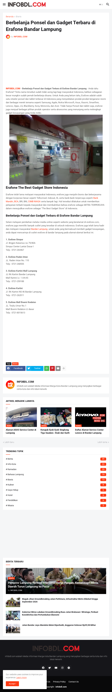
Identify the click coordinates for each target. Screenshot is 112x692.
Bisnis (18, 17)
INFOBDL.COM (13, 88)
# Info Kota (55, 464)
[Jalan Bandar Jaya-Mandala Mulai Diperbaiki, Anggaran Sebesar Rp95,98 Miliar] (13, 628)
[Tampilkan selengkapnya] (63, 368)
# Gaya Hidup (55, 490)
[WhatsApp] (46, 368)
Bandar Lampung (39, 229)
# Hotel (55, 495)
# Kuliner (55, 485)
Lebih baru (9, 442)
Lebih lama (102, 442)
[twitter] (49, 667)
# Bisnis (55, 479)
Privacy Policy (59, 682)
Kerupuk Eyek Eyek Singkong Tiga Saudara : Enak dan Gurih (55, 431)
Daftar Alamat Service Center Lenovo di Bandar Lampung (89, 431)
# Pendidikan (55, 500)
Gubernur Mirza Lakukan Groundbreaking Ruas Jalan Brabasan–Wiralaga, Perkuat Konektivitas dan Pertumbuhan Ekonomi (60, 613)
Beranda (10, 17)
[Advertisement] (56, 63)
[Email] (58, 368)
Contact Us (74, 682)
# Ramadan (55, 469)
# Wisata (55, 505)
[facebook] (43, 667)
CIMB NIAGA (34, 201)
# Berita (55, 459)
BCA (16, 201)
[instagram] (62, 667)
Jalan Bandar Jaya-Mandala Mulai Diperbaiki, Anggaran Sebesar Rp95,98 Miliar (59, 625)
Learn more (21, 677)
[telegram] (68, 667)
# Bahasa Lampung (55, 474)
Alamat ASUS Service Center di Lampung (21, 431)
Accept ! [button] (12, 684)
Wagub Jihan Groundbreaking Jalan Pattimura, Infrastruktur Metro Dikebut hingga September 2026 (60, 600)
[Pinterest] (52, 368)
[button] (4, 4)
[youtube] (56, 667)
